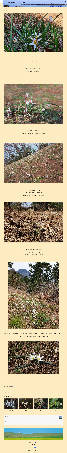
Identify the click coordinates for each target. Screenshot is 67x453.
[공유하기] (7, 383)
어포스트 (32, 450)
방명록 (35, 447)
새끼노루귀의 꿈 (6, 392)
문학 (4, 386)
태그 (33, 447)
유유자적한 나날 (8, 416)
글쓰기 (38, 450)
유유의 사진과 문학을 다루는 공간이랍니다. (11, 420)
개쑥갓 (4, 391)
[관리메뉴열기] (65, 1)
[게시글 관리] (8, 383)
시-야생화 (7, 386)
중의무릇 (5, 390)
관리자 (35, 450)
